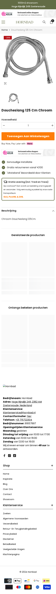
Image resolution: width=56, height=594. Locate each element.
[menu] (3, 22)
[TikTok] (14, 455)
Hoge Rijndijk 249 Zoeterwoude (28, 6)
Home (4, 29)
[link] (14, 285)
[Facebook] (4, 455)
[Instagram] (9, 455)
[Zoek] (44, 22)
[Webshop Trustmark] (28, 13)
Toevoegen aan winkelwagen (28, 136)
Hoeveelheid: (9, 119)
